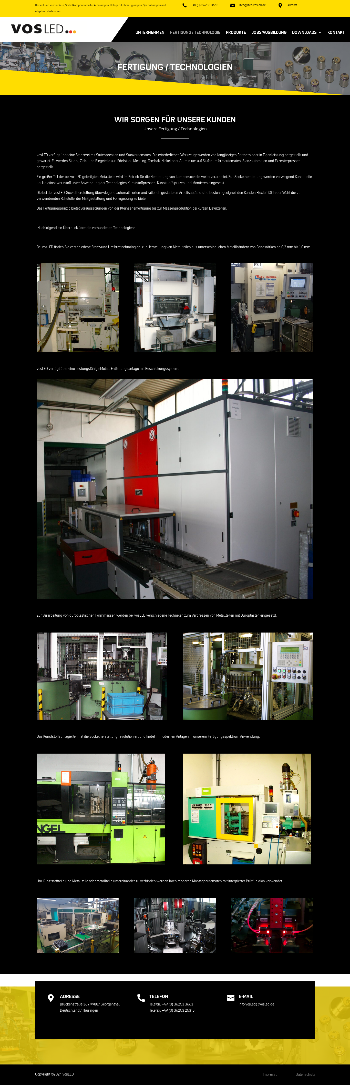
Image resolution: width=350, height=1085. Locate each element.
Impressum (272, 1074)
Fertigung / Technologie (195, 33)
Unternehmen (150, 33)
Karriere (253, 1020)
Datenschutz (305, 1074)
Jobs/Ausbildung (269, 33)
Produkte (236, 33)
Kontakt (336, 33)
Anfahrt (292, 5)
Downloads (304, 33)
